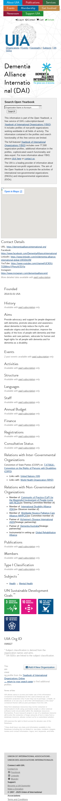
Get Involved (49, 8)
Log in (21, 20)
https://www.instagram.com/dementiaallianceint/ (24, 273)
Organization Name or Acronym (18, 107)
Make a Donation (15, 789)
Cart (41, 20)
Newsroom (13, 13)
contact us (29, 158)
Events (10, 8)
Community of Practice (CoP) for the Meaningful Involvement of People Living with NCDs (31, 500)
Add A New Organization (41, 667)
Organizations (12, 48)
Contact (31, 20)
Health (12, 583)
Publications (32, 2)
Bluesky (14, 779)
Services (51, 2)
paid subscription (42, 277)
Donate (50, 20)
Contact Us (13, 769)
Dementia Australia (29, 526)
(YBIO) (28, 124)
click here (16, 158)
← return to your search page (18, 681)
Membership (28, 8)
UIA (17, 33)
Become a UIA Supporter (19, 786)
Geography (35, 48)
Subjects (47, 48)
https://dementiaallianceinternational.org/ (26, 247)
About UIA (13, 2)
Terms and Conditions (18, 799)
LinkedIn (15, 776)
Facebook (15, 772)
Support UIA (33, 13)
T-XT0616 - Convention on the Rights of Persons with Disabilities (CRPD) (30, 468)
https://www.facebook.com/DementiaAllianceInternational (29, 253)
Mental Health (26, 583)
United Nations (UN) (30, 476)
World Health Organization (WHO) (37, 480)
